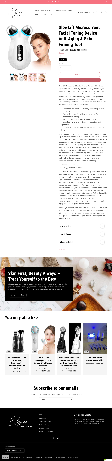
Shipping (61, 53)
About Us (42, 418)
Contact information (73, 457)
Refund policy (38, 457)
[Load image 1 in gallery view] (13, 77)
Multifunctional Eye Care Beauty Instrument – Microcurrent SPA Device (17, 363)
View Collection (17, 295)
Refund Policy (44, 425)
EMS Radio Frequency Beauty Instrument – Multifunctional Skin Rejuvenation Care (69, 362)
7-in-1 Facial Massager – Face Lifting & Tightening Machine (43, 362)
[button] (47, 10)
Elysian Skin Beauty (15, 457)
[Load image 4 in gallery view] (42, 77)
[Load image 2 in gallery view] (23, 77)
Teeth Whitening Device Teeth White (95, 359)
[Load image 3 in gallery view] (32, 77)
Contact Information (46, 431)
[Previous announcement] (5, 2)
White (63, 59)
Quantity (61, 64)
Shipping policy (48, 457)
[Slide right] (49, 77)
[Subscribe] (71, 400)
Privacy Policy (44, 428)
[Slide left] (7, 77)
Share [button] (63, 250)
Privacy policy (27, 457)
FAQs (41, 415)
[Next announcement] (107, 2)
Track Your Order (45, 421)
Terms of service (60, 457)
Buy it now (80, 80)
